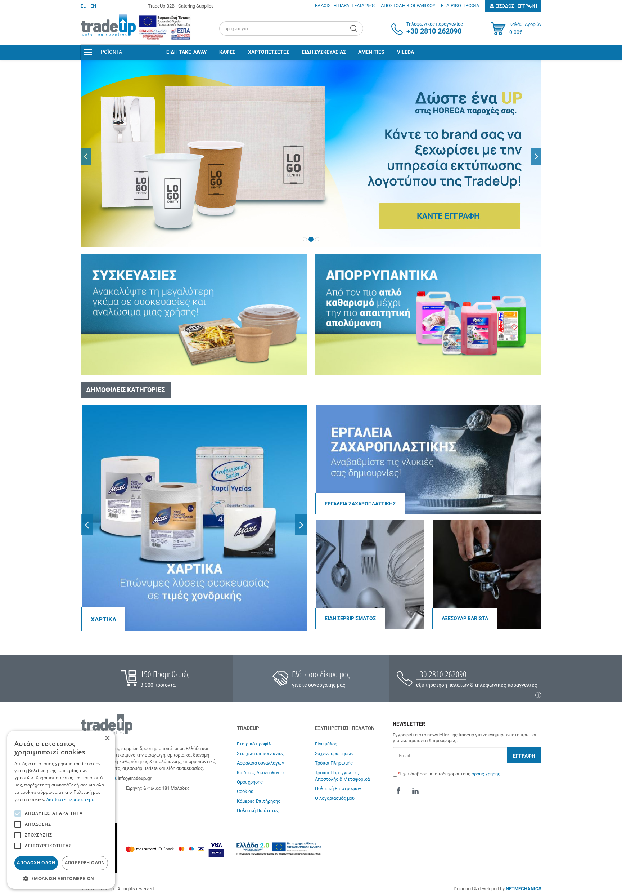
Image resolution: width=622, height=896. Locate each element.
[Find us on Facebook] (398, 791)
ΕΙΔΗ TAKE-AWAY (186, 52)
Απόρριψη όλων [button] (85, 863)
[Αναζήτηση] (354, 28)
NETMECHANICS (523, 888)
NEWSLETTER (409, 724)
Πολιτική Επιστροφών (338, 788)
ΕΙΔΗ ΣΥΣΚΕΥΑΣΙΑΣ (324, 52)
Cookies (245, 791)
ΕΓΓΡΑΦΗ (524, 756)
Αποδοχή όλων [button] (36, 863)
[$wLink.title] (165, 27)
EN (93, 6)
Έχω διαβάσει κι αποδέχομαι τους (450, 773)
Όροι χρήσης (250, 782)
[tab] (305, 239)
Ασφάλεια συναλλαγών (260, 763)
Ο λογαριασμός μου (335, 798)
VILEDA (405, 52)
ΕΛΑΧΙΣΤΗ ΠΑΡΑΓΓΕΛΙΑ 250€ (345, 5)
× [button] (107, 738)
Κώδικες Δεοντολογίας (261, 772)
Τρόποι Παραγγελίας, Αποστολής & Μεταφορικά (342, 776)
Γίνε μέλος (326, 743)
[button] (86, 156)
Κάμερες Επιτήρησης (258, 801)
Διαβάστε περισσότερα (70, 799)
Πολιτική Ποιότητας (258, 810)
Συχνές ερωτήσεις (334, 753)
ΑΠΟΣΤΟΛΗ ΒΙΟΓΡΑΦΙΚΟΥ (408, 5)
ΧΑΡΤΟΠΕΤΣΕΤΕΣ (268, 52)
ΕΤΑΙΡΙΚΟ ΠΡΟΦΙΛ (460, 5)
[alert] (61, 810)
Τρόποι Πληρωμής (334, 763)
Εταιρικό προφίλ (254, 743)
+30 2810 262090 (441, 674)
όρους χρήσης (486, 773)
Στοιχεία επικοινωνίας (260, 753)
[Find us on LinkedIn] (415, 791)
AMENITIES (371, 52)
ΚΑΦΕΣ (227, 52)
